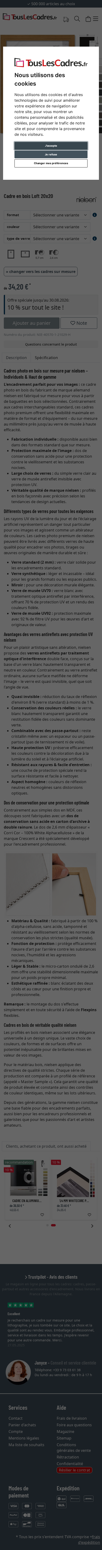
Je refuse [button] (51, 154)
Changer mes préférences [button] (51, 163)
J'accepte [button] (51, 145)
